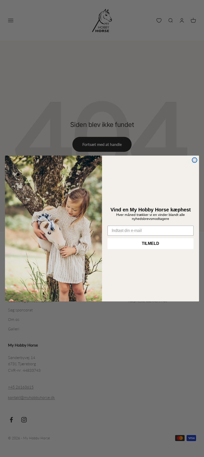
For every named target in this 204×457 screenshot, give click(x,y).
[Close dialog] (194, 160)
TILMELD (150, 243)
